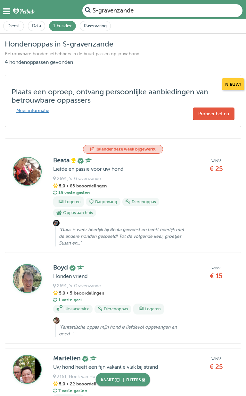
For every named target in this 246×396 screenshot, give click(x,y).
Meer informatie (32, 110)
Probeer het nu (213, 113)
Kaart (108, 380)
